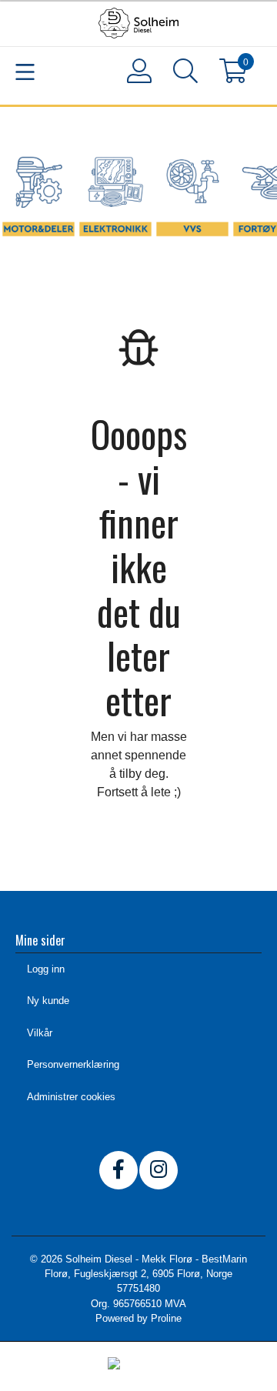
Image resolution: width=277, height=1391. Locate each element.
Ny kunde (48, 1000)
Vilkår (39, 1033)
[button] (184, 73)
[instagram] (158, 1170)
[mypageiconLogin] (138, 70)
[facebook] (118, 1170)
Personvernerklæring (73, 1064)
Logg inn (46, 969)
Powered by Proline (138, 1318)
